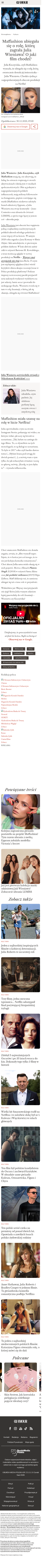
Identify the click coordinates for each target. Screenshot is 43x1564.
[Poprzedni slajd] (2, 1377)
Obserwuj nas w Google (17, 126)
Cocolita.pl (10, 1492)
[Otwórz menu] (2, 2)
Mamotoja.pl (10, 1497)
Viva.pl (30, 1497)
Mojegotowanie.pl (10, 1501)
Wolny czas (19, 649)
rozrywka (6, 658)
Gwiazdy (6, 649)
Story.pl (31, 1506)
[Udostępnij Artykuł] (34, 126)
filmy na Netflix (9, 667)
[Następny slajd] (39, 1377)
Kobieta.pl (30, 1488)
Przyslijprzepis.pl (30, 1492)
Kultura (6, 653)
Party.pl (10, 1488)
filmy (30, 649)
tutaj (20, 1555)
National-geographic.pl (10, 1506)
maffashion (18, 653)
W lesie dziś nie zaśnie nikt (13, 662)
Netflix (30, 653)
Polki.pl (30, 1484)
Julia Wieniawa (8, 225)
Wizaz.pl (30, 1501)
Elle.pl (10, 1484)
